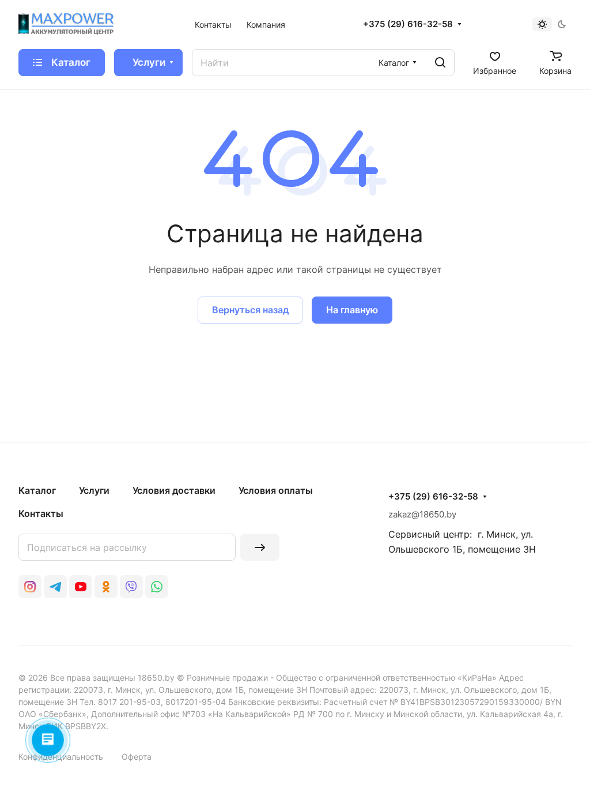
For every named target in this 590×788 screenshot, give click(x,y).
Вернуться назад (250, 310)
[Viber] (131, 586)
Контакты (40, 513)
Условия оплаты (276, 490)
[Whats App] (156, 586)
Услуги (94, 490)
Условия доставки (174, 490)
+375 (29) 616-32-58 (408, 24)
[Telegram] (55, 586)
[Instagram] (29, 586)
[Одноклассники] (106, 586)
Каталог (37, 490)
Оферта (137, 756)
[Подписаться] (259, 547)
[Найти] (440, 62)
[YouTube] (80, 586)
